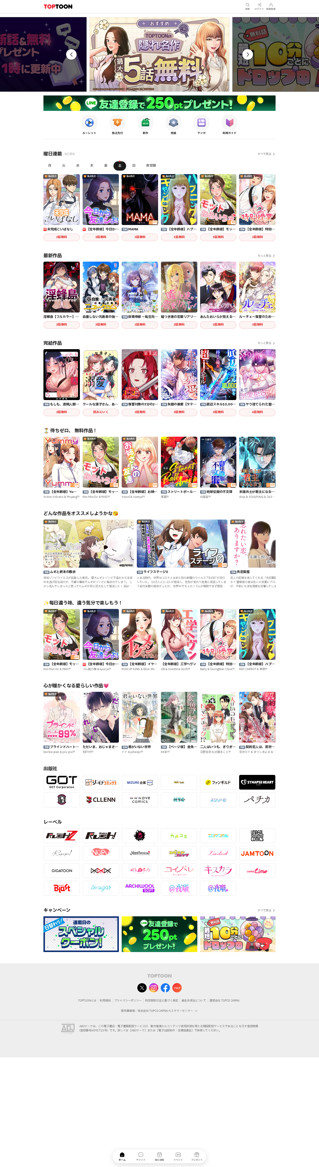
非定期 (151, 165)
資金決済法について (193, 1000)
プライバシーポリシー (128, 1000)
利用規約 (105, 1000)
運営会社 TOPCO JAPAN (224, 1000)
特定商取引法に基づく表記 (161, 1000)
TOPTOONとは (87, 1000)
